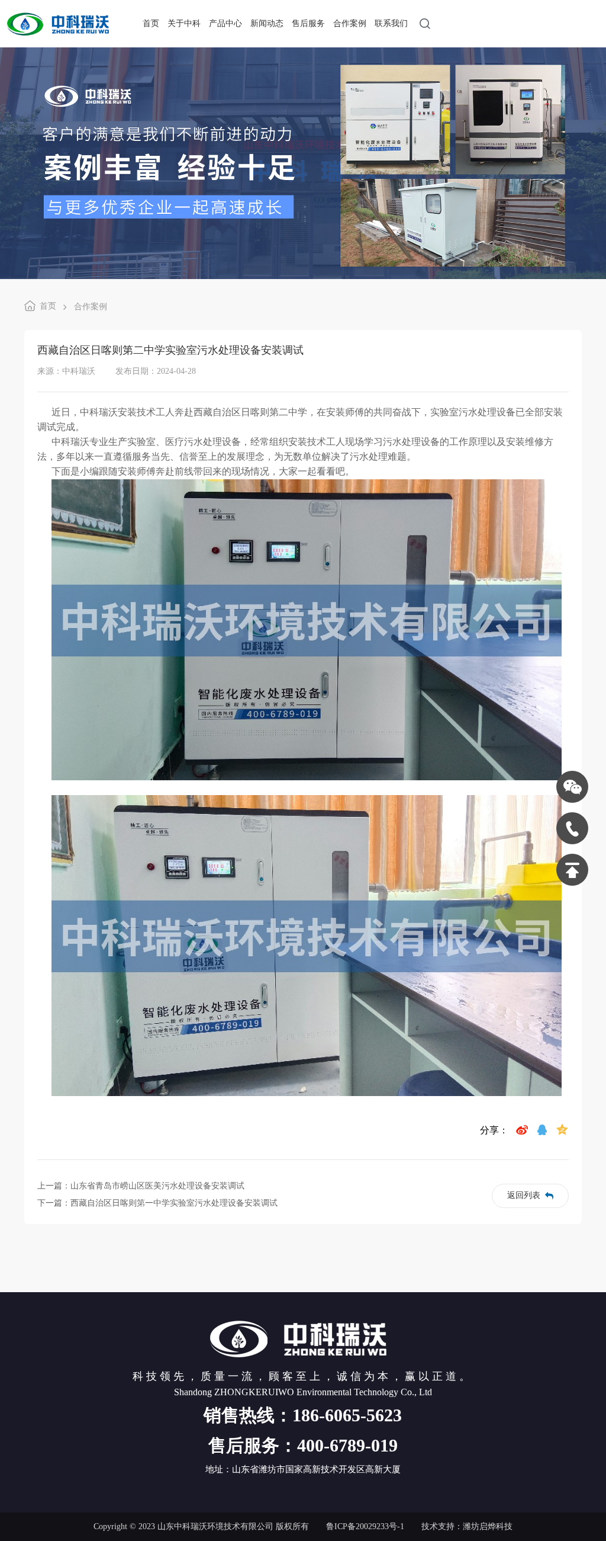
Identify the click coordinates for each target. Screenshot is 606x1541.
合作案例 (349, 23)
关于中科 (184, 23)
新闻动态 (266, 23)
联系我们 (391, 23)
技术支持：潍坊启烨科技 (466, 1526)
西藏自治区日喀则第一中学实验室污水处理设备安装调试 (174, 1203)
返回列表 (523, 1195)
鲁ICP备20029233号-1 (365, 1526)
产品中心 (225, 23)
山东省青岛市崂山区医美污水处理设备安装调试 (157, 1185)
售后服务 (308, 23)
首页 (151, 23)
